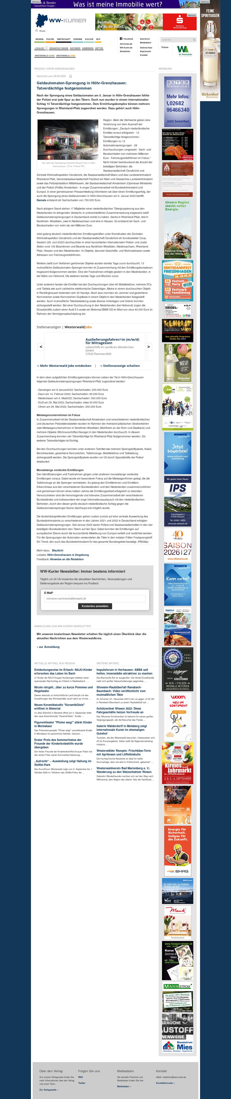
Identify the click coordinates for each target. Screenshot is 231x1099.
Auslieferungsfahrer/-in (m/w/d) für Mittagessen (112, 341)
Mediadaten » (124, 1086)
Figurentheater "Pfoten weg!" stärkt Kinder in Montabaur (63, 724)
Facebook (128, 38)
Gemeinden (87, 48)
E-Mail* (48, 592)
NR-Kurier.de (126, 47)
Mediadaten (145, 42)
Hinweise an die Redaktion (67, 559)
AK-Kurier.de (126, 43)
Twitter (81, 1083)
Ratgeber (75, 48)
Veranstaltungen (58, 48)
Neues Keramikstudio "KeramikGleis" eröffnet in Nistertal (59, 706)
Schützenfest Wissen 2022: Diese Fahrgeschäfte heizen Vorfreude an (120, 710)
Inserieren (145, 38)
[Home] (36, 30)
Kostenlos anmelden (95, 606)
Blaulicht (57, 550)
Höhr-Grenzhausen (60, 68)
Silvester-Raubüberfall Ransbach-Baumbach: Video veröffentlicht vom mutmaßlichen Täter (121, 691)
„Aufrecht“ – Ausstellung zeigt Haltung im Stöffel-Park (62, 763)
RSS (80, 1077)
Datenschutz (146, 47)
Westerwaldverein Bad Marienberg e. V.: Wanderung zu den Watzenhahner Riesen (124, 770)
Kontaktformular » (165, 1083)
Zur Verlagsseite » (48, 1089)
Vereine (78, 39)
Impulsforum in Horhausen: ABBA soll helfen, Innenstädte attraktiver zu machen (124, 671)
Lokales (40, 48)
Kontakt (144, 54)
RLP (98, 39)
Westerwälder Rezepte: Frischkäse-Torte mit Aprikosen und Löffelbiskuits (124, 752)
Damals (42, 200)
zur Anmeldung (49, 647)
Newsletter (125, 51)
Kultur (89, 39)
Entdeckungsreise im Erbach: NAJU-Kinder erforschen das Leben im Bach (63, 671)
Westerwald (44, 55)
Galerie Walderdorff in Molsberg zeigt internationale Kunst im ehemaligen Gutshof (122, 729)
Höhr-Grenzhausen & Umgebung (68, 555)
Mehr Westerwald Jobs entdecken (65, 366)
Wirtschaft (63, 39)
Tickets (164, 47)
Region (39, 39)
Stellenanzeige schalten (121, 366)
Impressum (145, 51)
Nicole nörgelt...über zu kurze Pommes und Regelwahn (63, 689)
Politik (50, 39)
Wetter (99, 48)
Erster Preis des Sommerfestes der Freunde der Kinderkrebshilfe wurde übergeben (58, 743)
